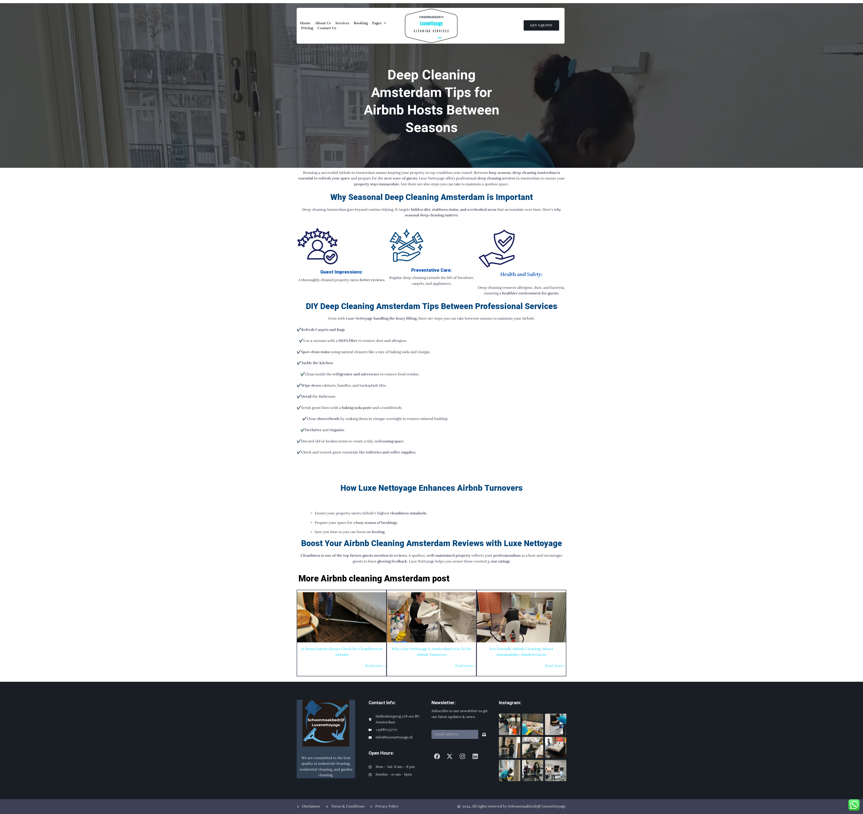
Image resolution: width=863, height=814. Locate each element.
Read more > (375, 666)
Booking (361, 23)
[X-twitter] (449, 756)
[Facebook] (437, 756)
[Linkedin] (475, 756)
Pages (377, 23)
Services (342, 23)
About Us (323, 23)
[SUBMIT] (484, 734)
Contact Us (327, 28)
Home (305, 23)
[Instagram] (462, 756)
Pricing (307, 28)
